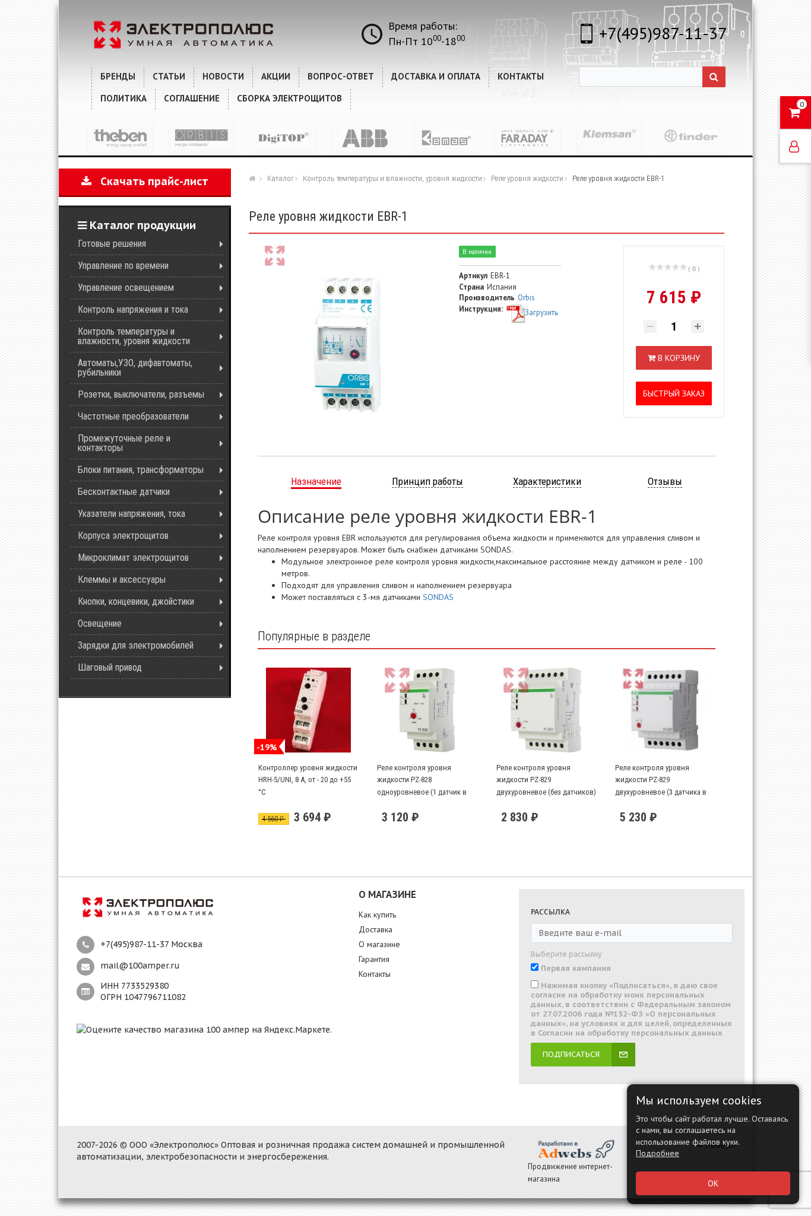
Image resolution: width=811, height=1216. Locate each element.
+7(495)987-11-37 (663, 33)
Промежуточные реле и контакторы (124, 443)
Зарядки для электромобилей (136, 645)
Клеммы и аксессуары (122, 579)
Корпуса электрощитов (123, 535)
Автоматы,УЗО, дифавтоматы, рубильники (135, 367)
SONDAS (438, 597)
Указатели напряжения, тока (131, 513)
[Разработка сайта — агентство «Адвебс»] (575, 1149)
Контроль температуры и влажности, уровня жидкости (134, 336)
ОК (713, 1183)
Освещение (100, 623)
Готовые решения (112, 243)
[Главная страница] (253, 178)
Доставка (375, 929)
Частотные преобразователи (133, 416)
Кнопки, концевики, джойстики (136, 601)
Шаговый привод (110, 667)
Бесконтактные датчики (124, 491)
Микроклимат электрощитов (133, 557)
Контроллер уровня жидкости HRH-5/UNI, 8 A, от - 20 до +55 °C (307, 779)
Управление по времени (123, 265)
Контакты (375, 974)
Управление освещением (126, 287)
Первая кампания (576, 968)
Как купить (377, 914)
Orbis (526, 298)
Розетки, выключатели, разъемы (141, 394)
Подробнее (657, 1153)
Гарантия (374, 959)
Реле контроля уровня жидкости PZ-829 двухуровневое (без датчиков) (546, 779)
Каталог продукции (141, 225)
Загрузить (541, 312)
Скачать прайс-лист (149, 181)
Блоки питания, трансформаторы (141, 469)
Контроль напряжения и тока (133, 309)
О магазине (379, 944)
